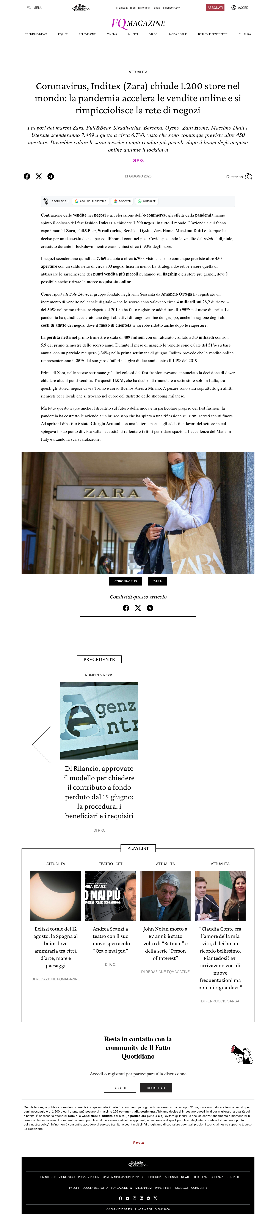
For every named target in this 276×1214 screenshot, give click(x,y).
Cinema (112, 34)
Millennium (144, 7)
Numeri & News (99, 675)
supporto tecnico (240, 1124)
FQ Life (63, 34)
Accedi (120, 1088)
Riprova (138, 1142)
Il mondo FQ (170, 7)
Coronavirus (125, 581)
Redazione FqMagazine (58, 979)
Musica (133, 34)
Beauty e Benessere (212, 34)
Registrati (156, 1088)
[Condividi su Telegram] (50, 176)
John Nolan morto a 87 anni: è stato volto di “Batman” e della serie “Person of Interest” (165, 943)
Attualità (138, 72)
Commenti (234, 176)
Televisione (87, 34)
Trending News (36, 34)
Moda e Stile (178, 34)
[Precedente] (41, 744)
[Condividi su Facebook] (27, 176)
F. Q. (140, 160)
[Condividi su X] (39, 176)
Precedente (99, 659)
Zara (157, 581)
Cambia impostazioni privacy (123, 1177)
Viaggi (153, 34)
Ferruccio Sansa (222, 1001)
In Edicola (122, 7)
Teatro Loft (110, 864)
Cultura (245, 34)
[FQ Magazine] (138, 23)
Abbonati (215, 7)
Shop (157, 7)
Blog (133, 7)
